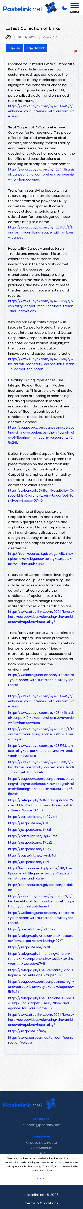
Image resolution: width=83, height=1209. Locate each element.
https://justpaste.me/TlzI (28, 823)
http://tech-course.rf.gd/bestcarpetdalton (40, 887)
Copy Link (14, 48)
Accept (41, 1178)
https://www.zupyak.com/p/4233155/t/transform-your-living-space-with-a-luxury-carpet (41, 232)
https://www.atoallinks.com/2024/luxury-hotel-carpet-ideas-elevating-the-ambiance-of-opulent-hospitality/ (41, 616)
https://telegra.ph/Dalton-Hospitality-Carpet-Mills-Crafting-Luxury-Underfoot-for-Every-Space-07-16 (41, 495)
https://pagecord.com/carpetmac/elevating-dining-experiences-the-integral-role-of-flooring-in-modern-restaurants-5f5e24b (41, 435)
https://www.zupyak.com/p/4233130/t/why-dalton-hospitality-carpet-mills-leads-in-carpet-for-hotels (41, 364)
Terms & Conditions (41, 1203)
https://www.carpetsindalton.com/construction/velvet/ (40, 1040)
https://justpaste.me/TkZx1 (29, 829)
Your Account (41, 1147)
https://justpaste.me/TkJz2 (30, 842)
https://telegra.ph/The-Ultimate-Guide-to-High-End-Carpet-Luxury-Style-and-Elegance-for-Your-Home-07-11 (41, 1003)
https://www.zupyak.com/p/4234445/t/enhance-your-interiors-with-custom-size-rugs (41, 111)
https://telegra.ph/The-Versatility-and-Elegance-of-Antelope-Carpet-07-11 (41, 973)
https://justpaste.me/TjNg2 (29, 849)
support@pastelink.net (42, 1124)
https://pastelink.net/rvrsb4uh (32, 855)
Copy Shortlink (36, 48)
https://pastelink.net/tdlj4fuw (31, 929)
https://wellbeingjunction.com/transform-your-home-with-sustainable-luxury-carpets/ (41, 680)
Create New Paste (41, 1142)
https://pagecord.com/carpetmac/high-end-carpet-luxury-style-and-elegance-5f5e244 (41, 986)
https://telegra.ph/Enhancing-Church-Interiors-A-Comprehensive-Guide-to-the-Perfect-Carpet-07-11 (40, 958)
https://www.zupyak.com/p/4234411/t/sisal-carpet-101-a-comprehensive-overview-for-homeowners (41, 174)
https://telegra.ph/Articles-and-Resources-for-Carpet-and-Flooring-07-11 (40, 938)
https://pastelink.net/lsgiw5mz (32, 836)
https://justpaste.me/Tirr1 (28, 862)
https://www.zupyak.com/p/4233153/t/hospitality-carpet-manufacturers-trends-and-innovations (41, 306)
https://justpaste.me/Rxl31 (29, 947)
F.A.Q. (41, 1153)
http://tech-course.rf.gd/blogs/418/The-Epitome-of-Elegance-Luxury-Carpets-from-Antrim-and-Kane (41, 558)
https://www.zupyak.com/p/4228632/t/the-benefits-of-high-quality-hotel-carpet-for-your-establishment (41, 901)
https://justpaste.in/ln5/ (27, 1031)
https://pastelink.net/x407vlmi (32, 816)
